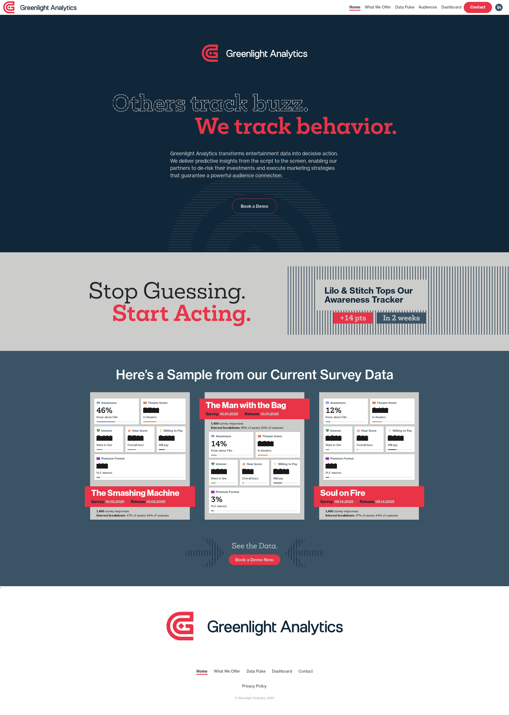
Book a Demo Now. (254, 559)
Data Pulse (404, 7)
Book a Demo (254, 206)
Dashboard (451, 7)
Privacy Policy (254, 686)
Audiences (428, 7)
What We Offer (378, 7)
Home (355, 7)
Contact (477, 7)
